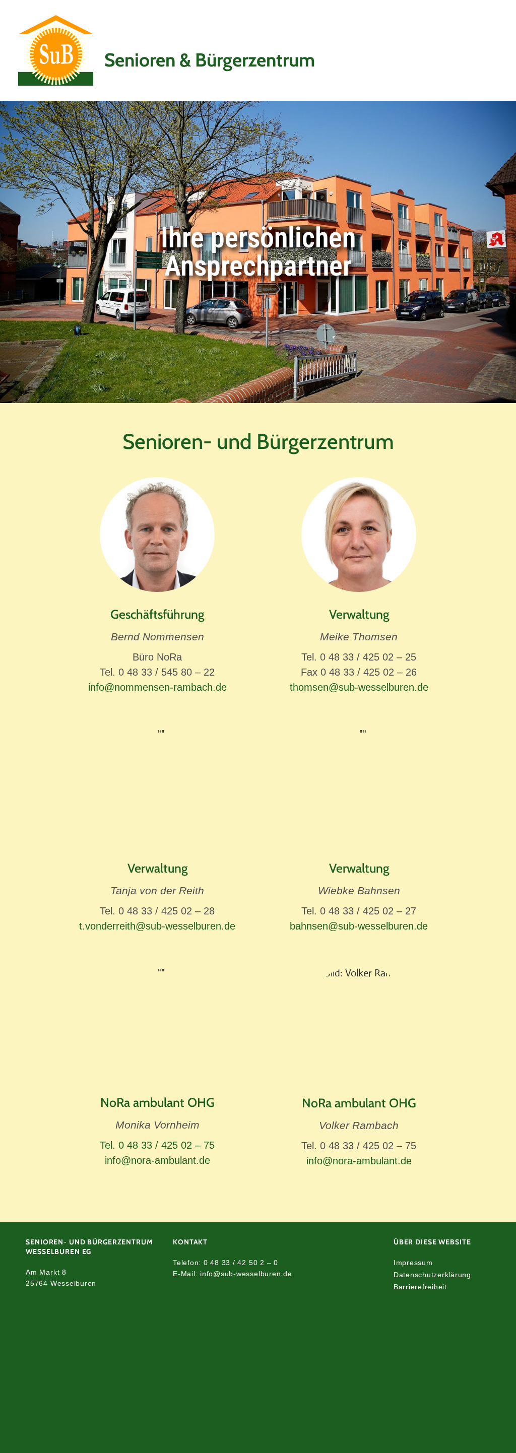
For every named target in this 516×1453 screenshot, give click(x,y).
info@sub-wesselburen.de (246, 1274)
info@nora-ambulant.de (157, 1160)
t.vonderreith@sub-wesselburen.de (157, 926)
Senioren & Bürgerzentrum (209, 59)
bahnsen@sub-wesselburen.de (359, 926)
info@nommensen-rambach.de (157, 687)
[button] (470, 50)
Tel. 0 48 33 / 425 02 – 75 (157, 1145)
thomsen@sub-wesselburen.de (359, 687)
